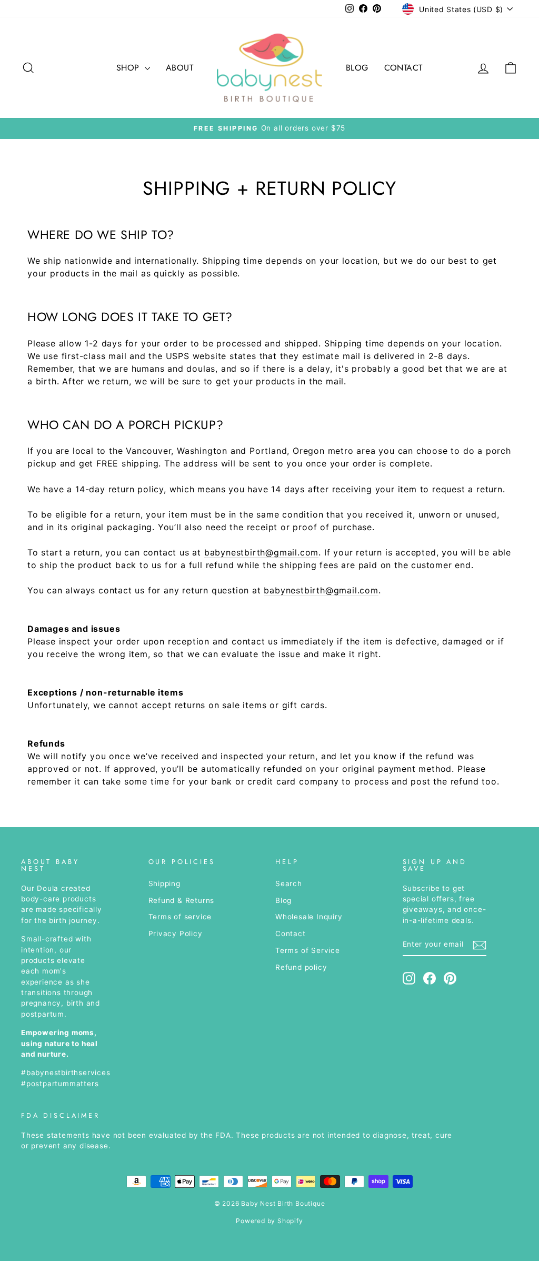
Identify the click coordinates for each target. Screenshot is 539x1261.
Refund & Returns (181, 900)
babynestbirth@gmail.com (261, 552)
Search (288, 883)
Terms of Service (307, 950)
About (179, 68)
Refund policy (301, 967)
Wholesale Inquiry (309, 916)
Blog (357, 68)
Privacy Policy (175, 933)
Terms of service (180, 916)
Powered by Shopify (269, 1221)
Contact (403, 68)
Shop (129, 68)
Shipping (164, 883)
